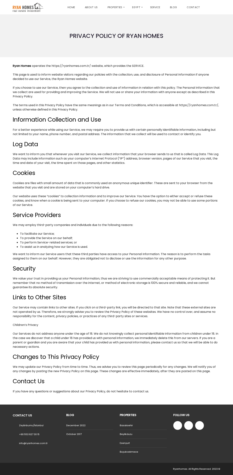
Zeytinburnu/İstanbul (31, 425)
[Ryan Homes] (28, 7)
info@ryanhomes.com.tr (33, 443)
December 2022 (76, 425)
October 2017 (74, 434)
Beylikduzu (126, 434)
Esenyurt (125, 443)
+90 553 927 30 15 (29, 434)
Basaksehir (126, 425)
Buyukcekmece (129, 452)
